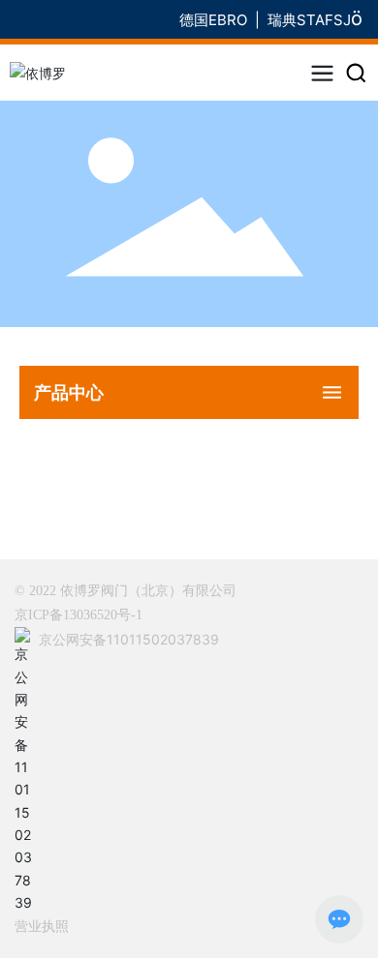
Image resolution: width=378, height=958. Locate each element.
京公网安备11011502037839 (129, 639)
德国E (198, 20)
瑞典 (282, 20)
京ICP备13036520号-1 (78, 615)
